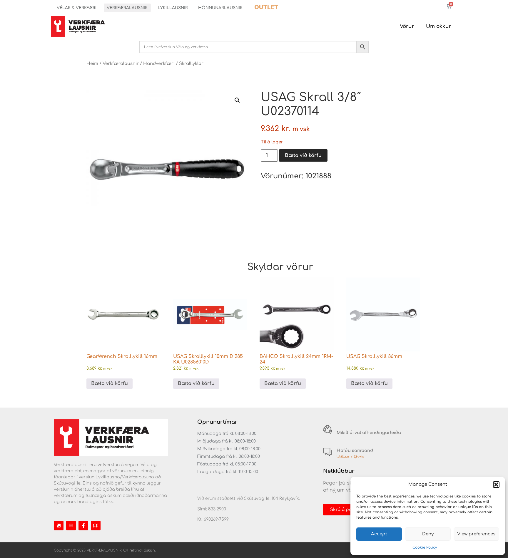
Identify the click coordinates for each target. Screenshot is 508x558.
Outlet (266, 7)
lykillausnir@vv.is (350, 456)
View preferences (476, 534)
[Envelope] (71, 525)
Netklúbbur (339, 471)
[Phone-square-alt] (58, 525)
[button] (496, 484)
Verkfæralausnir (127, 8)
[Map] (96, 525)
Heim (92, 63)
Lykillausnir (173, 8)
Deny (428, 534)
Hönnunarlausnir (220, 8)
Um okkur (438, 26)
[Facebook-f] (83, 525)
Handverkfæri (159, 63)
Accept (379, 534)
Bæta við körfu (303, 155)
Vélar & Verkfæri (76, 8)
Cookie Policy (424, 547)
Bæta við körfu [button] (109, 383)
